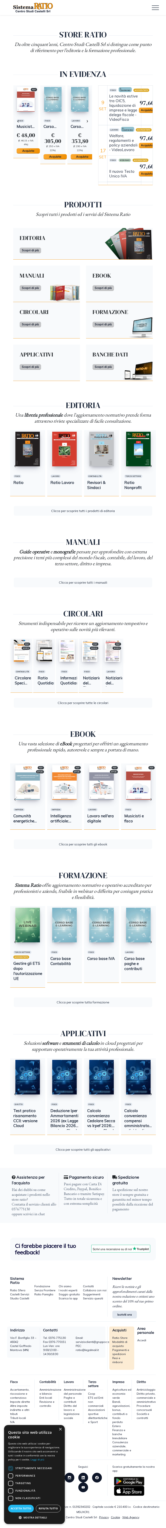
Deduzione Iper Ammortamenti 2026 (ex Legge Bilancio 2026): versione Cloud (64, 1120)
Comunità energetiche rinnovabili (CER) (23, 823)
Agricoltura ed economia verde (121, 1394)
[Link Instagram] (69, 1477)
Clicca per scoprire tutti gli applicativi (83, 1149)
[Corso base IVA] (25, 99)
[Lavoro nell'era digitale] (101, 782)
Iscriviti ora (124, 1314)
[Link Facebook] (97, 1477)
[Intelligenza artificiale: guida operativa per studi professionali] (64, 782)
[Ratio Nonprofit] (138, 449)
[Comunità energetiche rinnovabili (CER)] (27, 782)
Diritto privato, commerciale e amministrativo (146, 1398)
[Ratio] (79, 99)
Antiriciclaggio (146, 1389)
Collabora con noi (94, 1290)
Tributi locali (18, 1418)
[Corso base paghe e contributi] (52, 99)
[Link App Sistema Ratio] (129, 1481)
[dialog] (34, 1474)
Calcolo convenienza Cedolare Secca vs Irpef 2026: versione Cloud (101, 1120)
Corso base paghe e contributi (134, 963)
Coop (91, 1393)
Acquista (28, 156)
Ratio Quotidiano (48, 680)
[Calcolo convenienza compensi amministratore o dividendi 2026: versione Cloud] (138, 1077)
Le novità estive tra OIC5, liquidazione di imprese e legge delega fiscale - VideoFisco (123, 108)
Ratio (75, 126)
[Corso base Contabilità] (64, 925)
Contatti (88, 1286)
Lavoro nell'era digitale (100, 818)
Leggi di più (37, 1459)
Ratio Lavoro (62, 482)
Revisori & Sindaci (96, 485)
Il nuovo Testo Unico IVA (121, 173)
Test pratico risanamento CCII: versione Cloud (25, 1118)
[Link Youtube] (83, 1487)
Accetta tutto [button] (21, 1508)
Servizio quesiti (93, 1298)
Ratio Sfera (17, 1290)
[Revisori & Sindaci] (101, 449)
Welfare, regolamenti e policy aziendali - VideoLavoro (123, 142)
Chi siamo (65, 1286)
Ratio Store (120, 1338)
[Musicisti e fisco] (138, 782)
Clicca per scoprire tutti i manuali (83, 582)
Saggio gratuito (69, 1294)
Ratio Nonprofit (133, 485)
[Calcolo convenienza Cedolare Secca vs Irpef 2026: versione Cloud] (101, 1077)
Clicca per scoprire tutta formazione (83, 1002)
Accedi (141, 1340)
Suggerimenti (91, 1294)
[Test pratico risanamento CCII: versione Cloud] (27, 1077)
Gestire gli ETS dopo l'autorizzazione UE (27, 971)
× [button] (60, 1429)
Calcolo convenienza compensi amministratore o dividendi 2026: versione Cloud (138, 1125)
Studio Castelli (19, 1298)
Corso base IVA (24, 128)
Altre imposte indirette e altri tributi (19, 1410)
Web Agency (130, 1517)
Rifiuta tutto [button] (48, 1508)
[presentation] (18, 120)
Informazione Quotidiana (72, 680)
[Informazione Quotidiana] (67, 650)
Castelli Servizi (19, 1294)
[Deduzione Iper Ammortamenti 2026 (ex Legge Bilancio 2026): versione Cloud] (64, 1077)
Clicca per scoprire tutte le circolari (83, 703)
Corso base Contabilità (60, 961)
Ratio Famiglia (43, 1294)
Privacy (104, 1517)
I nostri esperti (68, 1290)
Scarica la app (68, 1298)
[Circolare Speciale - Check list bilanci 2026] (21, 650)
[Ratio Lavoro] (64, 449)
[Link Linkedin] (83, 1477)
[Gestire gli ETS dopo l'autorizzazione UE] (27, 925)
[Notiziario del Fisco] (89, 650)
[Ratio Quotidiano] (30, 8)
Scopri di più (30, 250)
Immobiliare (119, 1438)
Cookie (115, 1517)
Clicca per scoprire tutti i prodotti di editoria (83, 511)
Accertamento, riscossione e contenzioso (19, 1394)
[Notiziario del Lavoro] (112, 650)
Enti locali (45, 1398)
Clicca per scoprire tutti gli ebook (83, 844)
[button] (34, 1517)
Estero (116, 1426)
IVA (12, 1422)
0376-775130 (57, 1338)
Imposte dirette (20, 1402)
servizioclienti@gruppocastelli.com (98, 1342)
